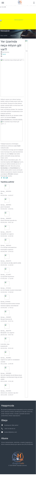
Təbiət (4, 54)
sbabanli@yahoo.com (10, 432)
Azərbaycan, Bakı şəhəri (11, 425)
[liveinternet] (18, 468)
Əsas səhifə (3, 35)
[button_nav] (3, 3)
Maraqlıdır (13, 35)
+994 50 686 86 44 (9, 428)
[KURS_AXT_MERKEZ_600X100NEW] (18, 17)
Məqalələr (22, 35)
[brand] (18, 458)
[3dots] (34, 3)
